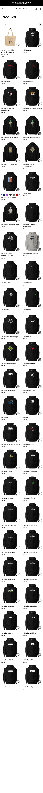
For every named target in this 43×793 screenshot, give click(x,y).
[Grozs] (40, 9)
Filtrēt (6, 24)
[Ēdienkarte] (2, 8)
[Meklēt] (6, 9)
